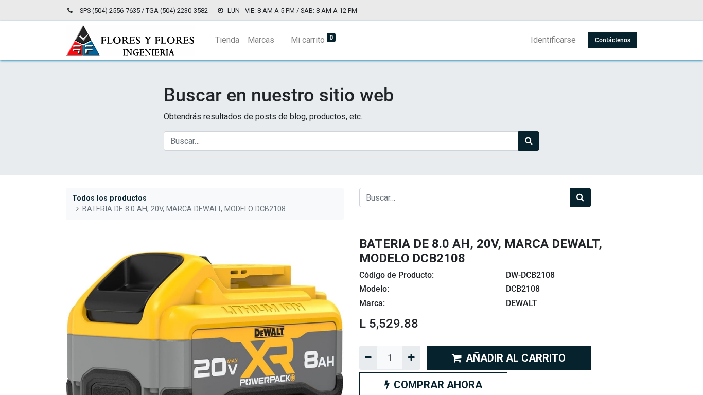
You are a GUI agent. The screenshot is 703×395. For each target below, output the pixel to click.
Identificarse (553, 40)
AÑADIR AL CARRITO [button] (516, 358)
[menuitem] (227, 40)
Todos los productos (109, 198)
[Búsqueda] (528, 141)
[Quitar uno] (368, 357)
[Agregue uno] (411, 357)
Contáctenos (612, 40)
